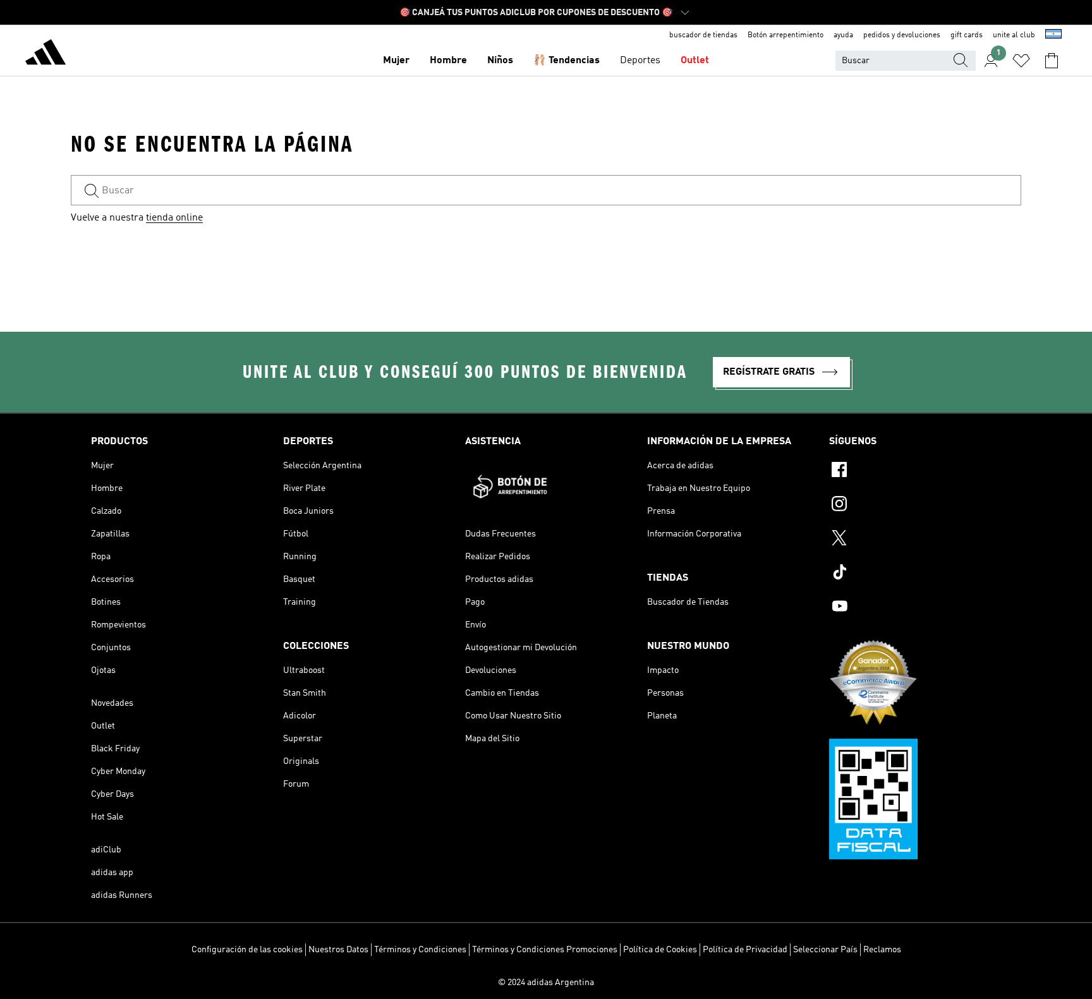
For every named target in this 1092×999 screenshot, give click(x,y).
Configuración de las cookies (247, 949)
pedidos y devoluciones (901, 35)
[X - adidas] (915, 540)
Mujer (396, 61)
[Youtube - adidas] (915, 608)
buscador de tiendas (703, 35)
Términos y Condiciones (420, 949)
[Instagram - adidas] (915, 505)
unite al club (1014, 35)
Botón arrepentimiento (785, 35)
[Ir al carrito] (1051, 60)
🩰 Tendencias (566, 61)
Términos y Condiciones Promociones (544, 949)
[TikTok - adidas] (915, 574)
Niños (500, 61)
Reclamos (882, 949)
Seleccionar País (825, 949)
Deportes (640, 61)
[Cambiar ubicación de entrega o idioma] (1053, 35)
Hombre (448, 61)
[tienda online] (45, 54)
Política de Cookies (660, 949)
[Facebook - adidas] (915, 471)
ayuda (843, 35)
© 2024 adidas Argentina (546, 982)
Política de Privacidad (745, 949)
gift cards (966, 35)
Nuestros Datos (338, 949)
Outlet (695, 61)
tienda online (174, 218)
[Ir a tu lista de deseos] (1021, 60)
